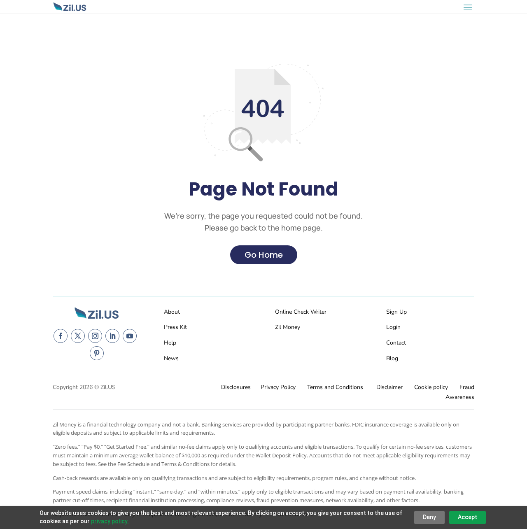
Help (170, 343)
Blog (392, 358)
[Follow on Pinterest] (97, 353)
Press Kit (175, 327)
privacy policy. (110, 521)
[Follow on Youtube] (130, 336)
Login (393, 327)
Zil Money (287, 327)
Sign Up (396, 312)
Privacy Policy (278, 387)
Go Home (264, 255)
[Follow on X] (78, 336)
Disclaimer (389, 387)
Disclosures (236, 387)
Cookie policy (431, 387)
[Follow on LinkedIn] (112, 336)
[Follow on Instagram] (95, 336)
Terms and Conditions (335, 387)
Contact (396, 343)
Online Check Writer (300, 312)
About (172, 312)
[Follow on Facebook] (61, 336)
